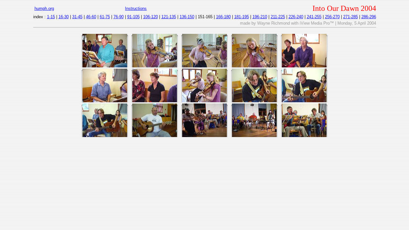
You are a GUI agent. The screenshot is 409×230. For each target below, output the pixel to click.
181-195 (241, 16)
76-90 (118, 16)
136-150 (187, 16)
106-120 (150, 16)
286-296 (368, 16)
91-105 (133, 16)
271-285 (350, 16)
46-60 (91, 16)
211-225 (278, 16)
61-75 (105, 16)
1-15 (51, 16)
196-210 (259, 16)
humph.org (44, 8)
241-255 (314, 16)
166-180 (223, 16)
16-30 (63, 16)
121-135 (168, 16)
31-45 (77, 16)
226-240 (296, 16)
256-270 (332, 16)
